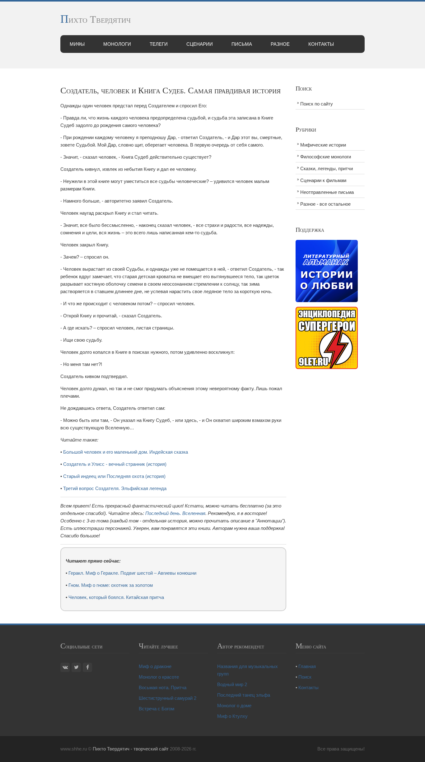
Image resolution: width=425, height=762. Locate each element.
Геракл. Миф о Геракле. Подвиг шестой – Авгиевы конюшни (132, 573)
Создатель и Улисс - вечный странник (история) (114, 464)
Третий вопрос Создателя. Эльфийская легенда (114, 488)
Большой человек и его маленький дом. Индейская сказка (125, 452)
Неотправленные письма (327, 192)
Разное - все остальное (325, 204)
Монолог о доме (234, 705)
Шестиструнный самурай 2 (167, 698)
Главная (307, 666)
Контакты (321, 44)
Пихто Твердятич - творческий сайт (131, 748)
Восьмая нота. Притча (162, 687)
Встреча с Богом (156, 708)
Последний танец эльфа (243, 695)
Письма (241, 44)
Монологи (117, 44)
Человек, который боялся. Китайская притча (116, 597)
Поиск (304, 677)
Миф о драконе (155, 666)
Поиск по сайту (316, 103)
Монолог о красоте (159, 677)
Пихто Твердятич (95, 19)
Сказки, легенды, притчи (326, 168)
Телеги (159, 44)
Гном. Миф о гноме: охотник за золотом (110, 585)
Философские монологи (325, 156)
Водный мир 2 (232, 684)
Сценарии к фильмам (323, 180)
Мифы (77, 44)
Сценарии (199, 44)
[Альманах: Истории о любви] (327, 270)
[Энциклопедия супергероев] (327, 337)
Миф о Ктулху (232, 716)
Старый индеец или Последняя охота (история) (114, 476)
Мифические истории (323, 144)
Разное (280, 44)
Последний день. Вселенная (175, 513)
